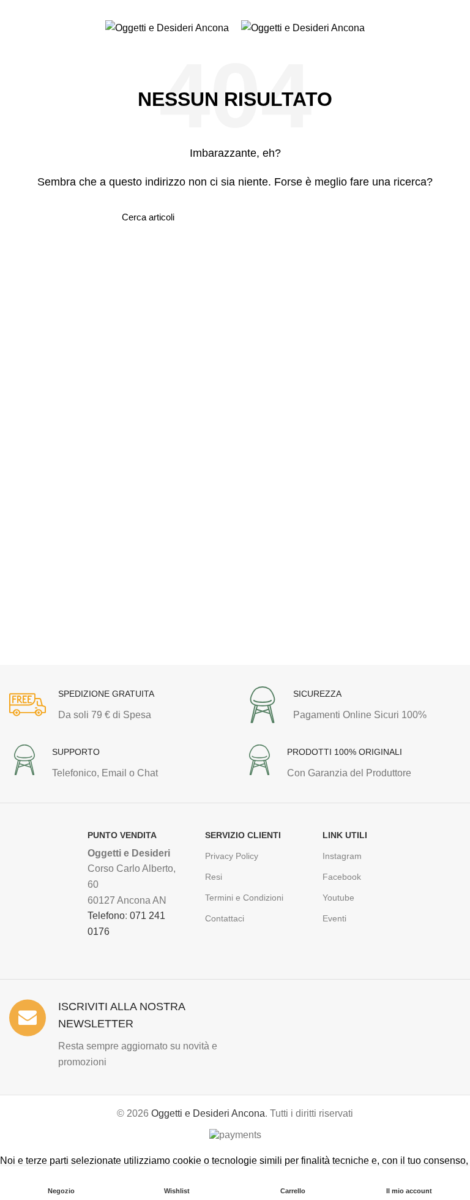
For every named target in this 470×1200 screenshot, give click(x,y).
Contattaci (224, 918)
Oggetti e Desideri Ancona (208, 1113)
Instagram (342, 856)
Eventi (334, 918)
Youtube (338, 897)
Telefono (106, 915)
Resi (213, 877)
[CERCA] (341, 217)
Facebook (342, 877)
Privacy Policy (231, 856)
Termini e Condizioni (244, 897)
